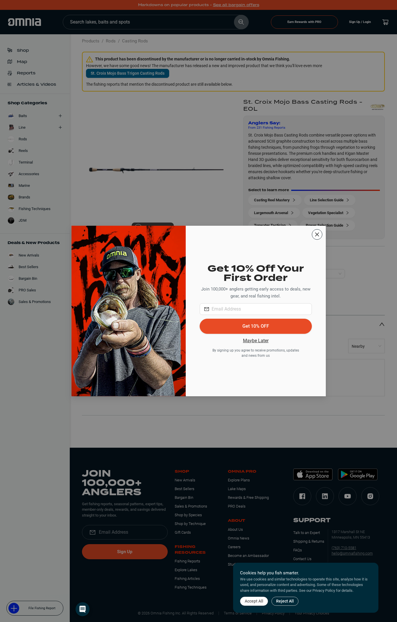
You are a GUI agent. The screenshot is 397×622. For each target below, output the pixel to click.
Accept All (254, 601)
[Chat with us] (83, 609)
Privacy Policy (323, 590)
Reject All (285, 601)
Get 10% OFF (255, 326)
